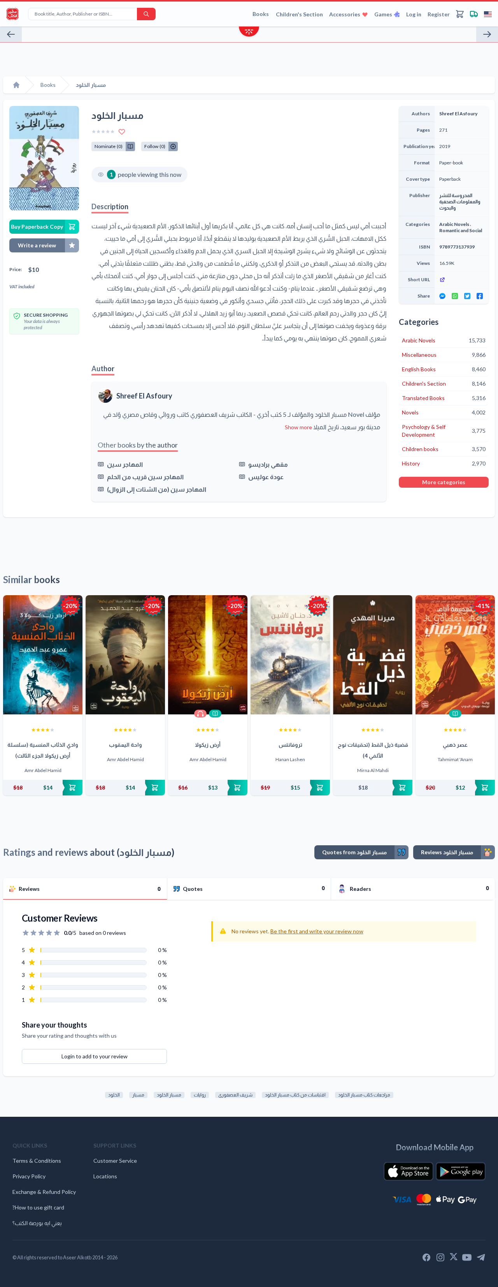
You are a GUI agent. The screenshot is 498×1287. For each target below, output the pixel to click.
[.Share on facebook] (480, 296)
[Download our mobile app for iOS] (408, 1171)
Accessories (344, 14)
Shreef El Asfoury (144, 395)
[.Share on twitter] (467, 296)
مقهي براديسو (268, 464)
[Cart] (459, 14)
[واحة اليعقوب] (125, 654)
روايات (200, 1095)
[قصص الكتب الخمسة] (11, 34)
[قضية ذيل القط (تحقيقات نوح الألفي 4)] (372, 654)
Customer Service (115, 1160)
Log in (413, 14)
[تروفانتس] (290, 654)
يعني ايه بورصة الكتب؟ (37, 1223)
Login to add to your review (94, 1056)
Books (261, 14)
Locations (105, 1176)
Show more (298, 427)
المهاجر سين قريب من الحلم (145, 476)
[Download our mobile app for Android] (461, 1171)
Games (383, 14)
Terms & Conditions (36, 1160)
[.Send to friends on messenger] (442, 296)
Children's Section (299, 14)
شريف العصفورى (235, 1095)
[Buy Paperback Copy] (42, 787)
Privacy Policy (29, 1176)
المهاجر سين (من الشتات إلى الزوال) (156, 489)
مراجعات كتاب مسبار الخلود (364, 1095)
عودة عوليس (266, 476)
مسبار (138, 1095)
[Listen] (200, 714)
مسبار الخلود (169, 1095)
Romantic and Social (460, 230)
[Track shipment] (473, 14)
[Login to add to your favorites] (122, 132)
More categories (443, 482)
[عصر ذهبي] (455, 654)
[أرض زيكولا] (207, 654)
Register (439, 14)
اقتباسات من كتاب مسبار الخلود (295, 1095)
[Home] (16, 85)
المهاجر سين (125, 464)
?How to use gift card (38, 1207)
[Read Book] (215, 714)
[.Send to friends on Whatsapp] (455, 296)
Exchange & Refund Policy (44, 1191)
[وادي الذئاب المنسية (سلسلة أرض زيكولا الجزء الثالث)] (42, 654)
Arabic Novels (454, 224)
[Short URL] (461, 280)
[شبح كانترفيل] (487, 34)
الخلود (114, 1095)
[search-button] (146, 14)
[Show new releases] (249, 32)
